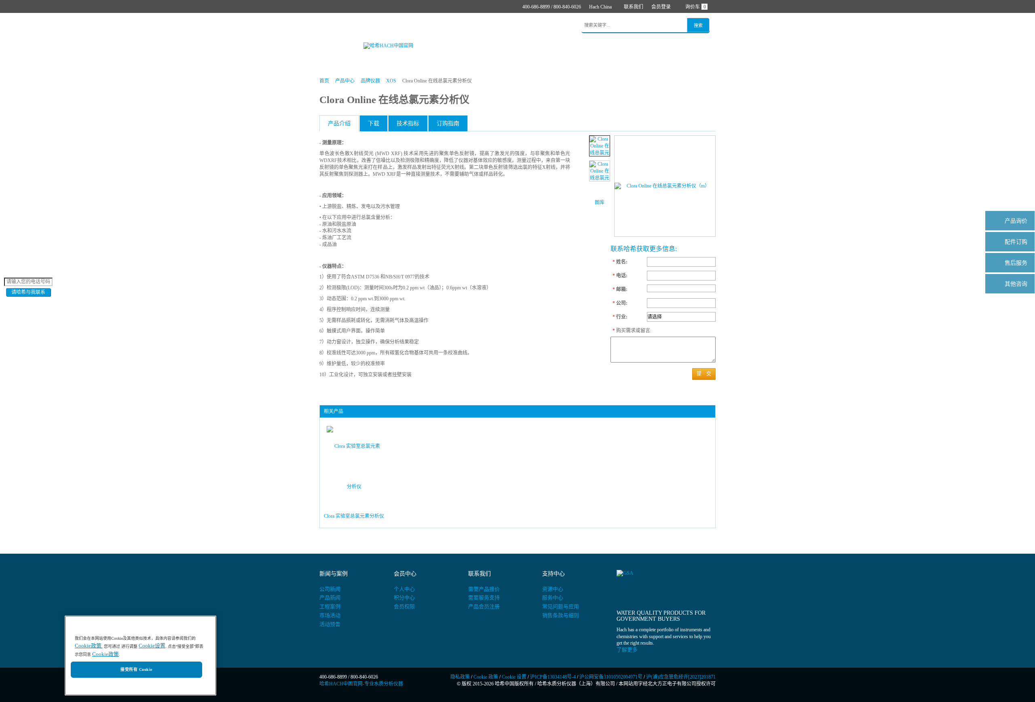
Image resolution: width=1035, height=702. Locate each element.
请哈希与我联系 (28, 292)
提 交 (704, 374)
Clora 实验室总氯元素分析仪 (354, 516)
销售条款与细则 (560, 615)
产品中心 (358, 26)
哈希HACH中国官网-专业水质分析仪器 (361, 684)
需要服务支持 (484, 597)
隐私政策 (460, 677)
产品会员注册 (484, 606)
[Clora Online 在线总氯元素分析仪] (599, 145)
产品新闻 (329, 597)
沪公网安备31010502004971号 (610, 677)
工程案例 (329, 606)
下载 (373, 123)
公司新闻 (329, 589)
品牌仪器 (370, 81)
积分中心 (404, 597)
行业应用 (424, 26)
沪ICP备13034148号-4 (553, 677)
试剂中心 (391, 26)
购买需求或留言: (628, 330)
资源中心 (552, 589)
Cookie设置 (152, 646)
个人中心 (404, 589)
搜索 (698, 25)
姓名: (620, 262)
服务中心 (552, 597)
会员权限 (404, 606)
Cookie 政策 (485, 677)
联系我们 (633, 7)
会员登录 (661, 7)
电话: (620, 275)
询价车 (695, 7)
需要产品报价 (484, 589)
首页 (330, 26)
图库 (599, 202)
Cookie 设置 (514, 677)
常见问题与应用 (560, 606)
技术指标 (408, 123)
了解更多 (627, 650)
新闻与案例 (461, 26)
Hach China (600, 7)
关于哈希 (529, 26)
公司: (620, 303)
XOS (391, 81)
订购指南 (448, 123)
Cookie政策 (88, 646)
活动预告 (329, 624)
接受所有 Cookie (136, 670)
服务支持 (496, 26)
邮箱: (620, 289)
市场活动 (329, 615)
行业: (620, 317)
